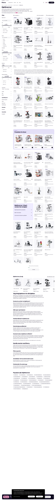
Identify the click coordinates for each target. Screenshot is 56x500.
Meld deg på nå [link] (47, 496)
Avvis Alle (31, 496)
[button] (46, 3)
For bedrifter (7, 0)
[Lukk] (44, 490)
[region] (28, 494)
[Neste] (52, 141)
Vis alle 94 (3, 47)
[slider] (2, 25)
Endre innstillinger (17, 496)
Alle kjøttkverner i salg (50, 276)
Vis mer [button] (33, 269)
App (17, 2)
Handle (15, 2)
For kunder (3, 0)
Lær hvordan (20, 12)
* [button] (17, 32)
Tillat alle (39, 496)
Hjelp (20, 2)
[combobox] (40, 15)
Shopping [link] (6, 5)
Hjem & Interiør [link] (10, 5)
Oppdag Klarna (10, 2)
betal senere (35, 348)
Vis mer (31, 11)
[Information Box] (18, 15)
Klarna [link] (3, 5)
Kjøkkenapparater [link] (16, 5)
